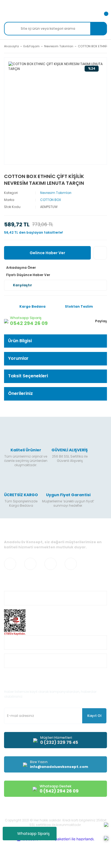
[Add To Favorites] (100, 253)
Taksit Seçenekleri (28, 376)
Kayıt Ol (94, 715)
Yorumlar (18, 358)
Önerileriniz (20, 393)
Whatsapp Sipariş (33, 833)
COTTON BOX (50, 199)
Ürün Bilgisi (20, 341)
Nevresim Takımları (55, 192)
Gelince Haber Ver (47, 253)
